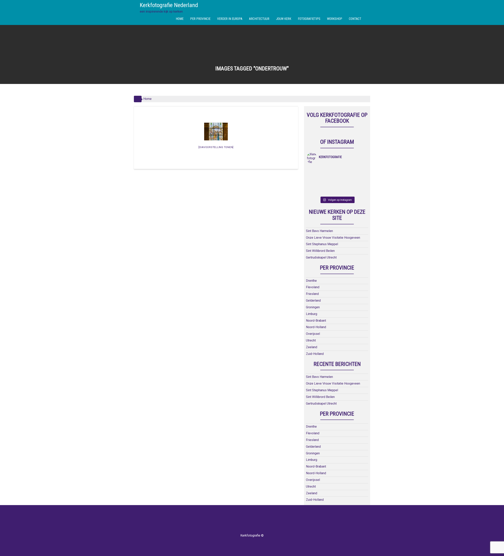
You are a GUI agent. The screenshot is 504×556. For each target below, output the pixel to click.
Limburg (311, 314)
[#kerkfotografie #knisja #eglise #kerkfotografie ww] (329, 189)
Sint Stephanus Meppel (322, 244)
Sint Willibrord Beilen (320, 251)
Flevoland (312, 287)
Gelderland (313, 300)
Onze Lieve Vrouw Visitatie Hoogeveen (333, 237)
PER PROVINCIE (200, 19)
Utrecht (311, 340)
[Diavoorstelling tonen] (215, 147)
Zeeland (311, 347)
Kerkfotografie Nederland (169, 5)
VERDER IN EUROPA (229, 19)
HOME (179, 19)
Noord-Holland (316, 327)
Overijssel (313, 334)
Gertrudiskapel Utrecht (321, 257)
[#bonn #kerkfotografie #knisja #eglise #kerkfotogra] (329, 180)
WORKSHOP (334, 19)
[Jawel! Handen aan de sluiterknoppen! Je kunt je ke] (314, 180)
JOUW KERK (283, 19)
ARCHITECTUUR (259, 19)
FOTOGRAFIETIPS (309, 19)
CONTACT (355, 19)
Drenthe (311, 281)
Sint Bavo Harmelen (319, 231)
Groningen (313, 307)
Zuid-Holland (315, 354)
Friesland (312, 294)
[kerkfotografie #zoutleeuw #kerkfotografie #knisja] (314, 171)
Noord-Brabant (316, 320)
